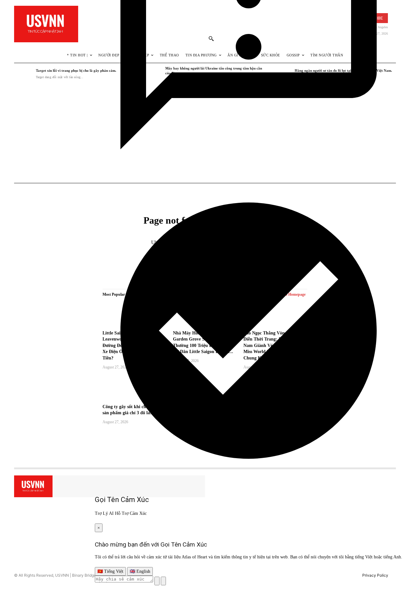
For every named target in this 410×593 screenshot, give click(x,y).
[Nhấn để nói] (157, 581)
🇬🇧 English (140, 571)
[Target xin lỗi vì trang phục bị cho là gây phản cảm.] (23, 74)
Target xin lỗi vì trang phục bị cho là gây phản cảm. (76, 70)
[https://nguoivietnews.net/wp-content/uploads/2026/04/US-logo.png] (46, 24)
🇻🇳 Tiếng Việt (110, 571)
